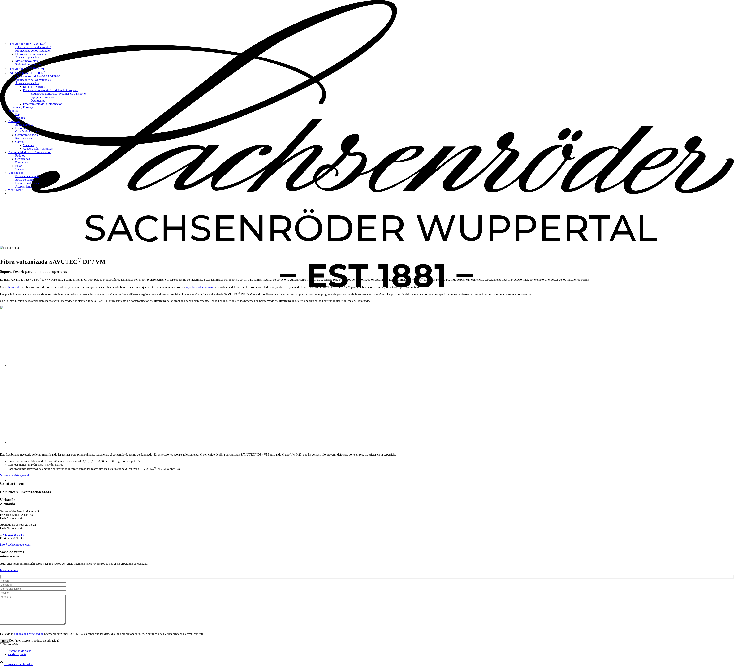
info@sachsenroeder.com (15, 544)
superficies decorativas (199, 287)
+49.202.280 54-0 (13, 534)
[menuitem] (371, 651)
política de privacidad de (28, 633)
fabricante (14, 287)
